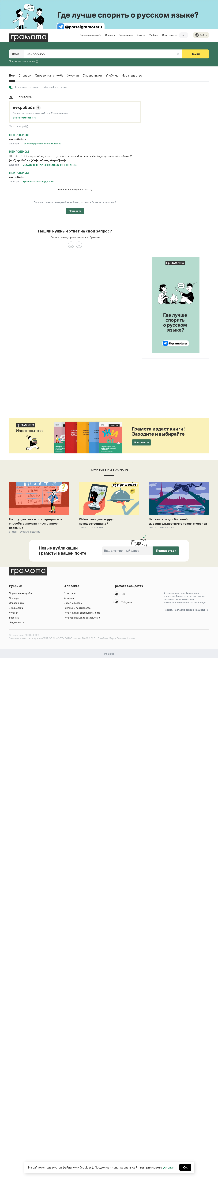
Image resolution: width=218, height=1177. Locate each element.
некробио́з (24, 107)
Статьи (13, 531)
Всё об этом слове (23, 117)
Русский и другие (30, 531)
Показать (75, 211)
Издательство (169, 35)
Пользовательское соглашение (82, 617)
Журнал (141, 35)
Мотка (131, 638)
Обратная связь (73, 603)
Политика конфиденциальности (82, 612)
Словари (110, 35)
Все (12, 75)
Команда (69, 598)
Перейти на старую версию (184, 609)
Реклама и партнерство (77, 608)
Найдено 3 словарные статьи (73, 189)
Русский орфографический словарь (42, 143)
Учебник (153, 35)
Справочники (126, 35)
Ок (185, 1167)
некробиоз (19, 135)
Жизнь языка (166, 527)
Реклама (161, 372)
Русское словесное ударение (38, 181)
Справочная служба (90, 35)
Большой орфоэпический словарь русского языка (50, 164)
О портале (69, 593)
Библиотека (16, 608)
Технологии (96, 527)
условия (168, 1167)
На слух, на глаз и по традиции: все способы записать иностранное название (35, 523)
